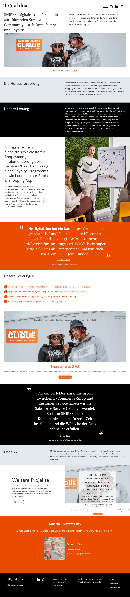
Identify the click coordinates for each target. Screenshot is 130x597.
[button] (18, 502)
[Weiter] (125, 511)
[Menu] (105, 5)
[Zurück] (121, 511)
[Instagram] (111, 6)
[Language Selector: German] (123, 5)
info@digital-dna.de (92, 582)
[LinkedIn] (116, 6)
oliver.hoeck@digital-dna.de (78, 553)
